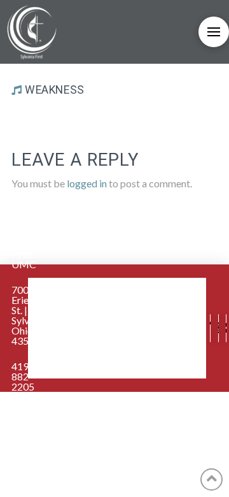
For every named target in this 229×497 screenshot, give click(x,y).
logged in (87, 183)
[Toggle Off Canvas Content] (213, 32)
